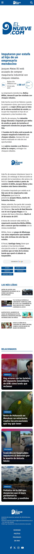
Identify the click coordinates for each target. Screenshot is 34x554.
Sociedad (17, 530)
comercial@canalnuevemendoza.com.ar (22, 520)
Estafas (7, 268)
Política (17, 534)
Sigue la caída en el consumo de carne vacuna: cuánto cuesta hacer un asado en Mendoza (22, 325)
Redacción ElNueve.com (11, 83)
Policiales (20, 271)
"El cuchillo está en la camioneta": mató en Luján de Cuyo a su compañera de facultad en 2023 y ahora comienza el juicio (22, 303)
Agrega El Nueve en (28, 85)
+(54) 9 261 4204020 (9, 522)
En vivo (17, 541)
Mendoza (7, 271)
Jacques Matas (20, 268)
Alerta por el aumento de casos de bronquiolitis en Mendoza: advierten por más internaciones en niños (11, 314)
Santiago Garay (7, 274)
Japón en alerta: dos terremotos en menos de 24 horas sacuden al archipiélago (10, 292)
